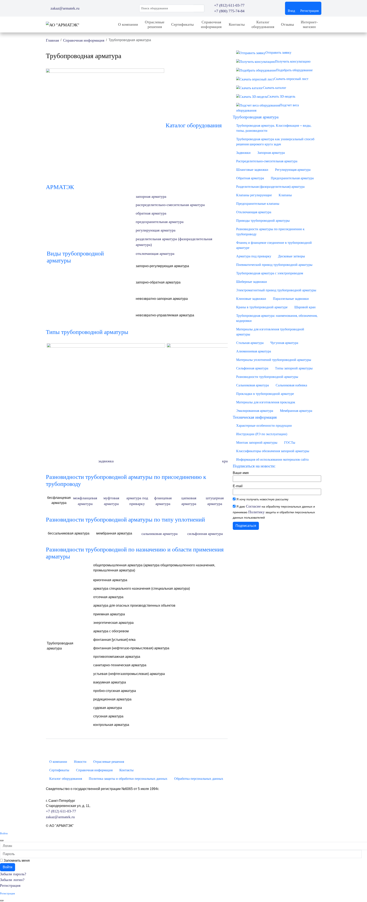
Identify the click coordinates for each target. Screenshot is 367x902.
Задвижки (243, 152)
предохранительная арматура (160, 222)
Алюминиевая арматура (253, 351)
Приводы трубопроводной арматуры (263, 220)
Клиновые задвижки (251, 298)
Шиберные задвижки (251, 281)
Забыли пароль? (13, 874)
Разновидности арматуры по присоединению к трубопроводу (270, 231)
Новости (80, 761)
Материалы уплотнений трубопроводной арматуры (273, 360)
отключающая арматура (155, 253)
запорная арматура (151, 196)
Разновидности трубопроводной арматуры (267, 377)
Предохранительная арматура (292, 178)
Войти (7, 867)
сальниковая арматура (159, 534)
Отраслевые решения (154, 24)
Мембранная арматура (296, 410)
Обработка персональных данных (198, 778)
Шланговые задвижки (252, 169)
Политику (256, 512)
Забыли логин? (12, 880)
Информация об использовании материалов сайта (272, 459)
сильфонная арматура (205, 534)
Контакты (237, 24)
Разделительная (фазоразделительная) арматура (270, 186)
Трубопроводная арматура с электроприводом (269, 273)
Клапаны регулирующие (254, 195)
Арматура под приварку (253, 256)
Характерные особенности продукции (264, 425)
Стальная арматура (250, 343)
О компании (128, 24)
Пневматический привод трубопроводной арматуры (274, 265)
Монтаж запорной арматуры (256, 442)
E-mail (238, 486)
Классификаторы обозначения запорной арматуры (272, 451)
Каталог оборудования (262, 24)
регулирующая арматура (155, 230)
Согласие (253, 506)
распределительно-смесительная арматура (170, 205)
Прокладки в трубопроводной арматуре (265, 394)
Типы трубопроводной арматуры (87, 332)
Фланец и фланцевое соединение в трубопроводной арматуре (274, 245)
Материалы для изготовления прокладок (265, 402)
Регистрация (309, 11)
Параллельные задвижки (291, 298)
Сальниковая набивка (291, 385)
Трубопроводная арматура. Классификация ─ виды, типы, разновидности (273, 128)
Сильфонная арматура (252, 368)
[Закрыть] (1, 840)
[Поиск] (198, 8)
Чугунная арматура (284, 343)
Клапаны (285, 195)
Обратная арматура (250, 178)
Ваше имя (241, 473)
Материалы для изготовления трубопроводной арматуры (270, 331)
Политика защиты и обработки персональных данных (128, 778)
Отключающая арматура (253, 212)
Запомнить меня (16, 860)
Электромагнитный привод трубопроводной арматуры (276, 290)
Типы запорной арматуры (294, 368)
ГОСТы (289, 442)
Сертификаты (182, 24)
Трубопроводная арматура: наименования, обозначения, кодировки (277, 318)
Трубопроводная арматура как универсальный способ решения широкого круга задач (275, 141)
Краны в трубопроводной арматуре (262, 307)
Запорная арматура (271, 152)
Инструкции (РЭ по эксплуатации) (261, 434)
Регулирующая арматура (293, 169)
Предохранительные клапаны (257, 203)
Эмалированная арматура (254, 410)
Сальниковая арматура (252, 385)
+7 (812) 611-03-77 (61, 811)
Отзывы (287, 24)
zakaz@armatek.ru (60, 817)
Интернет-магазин (309, 24)
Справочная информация (211, 24)
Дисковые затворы (291, 256)
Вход (291, 11)
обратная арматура (151, 213)
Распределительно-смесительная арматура (266, 161)
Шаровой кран (305, 307)
